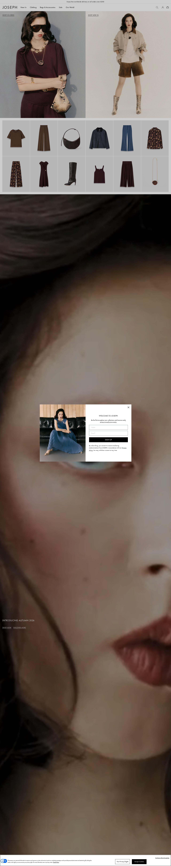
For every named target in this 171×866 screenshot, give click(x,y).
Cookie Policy (56, 862)
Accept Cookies (139, 862)
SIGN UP (108, 440)
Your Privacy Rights (122, 862)
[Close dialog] (128, 407)
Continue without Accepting (162, 858)
